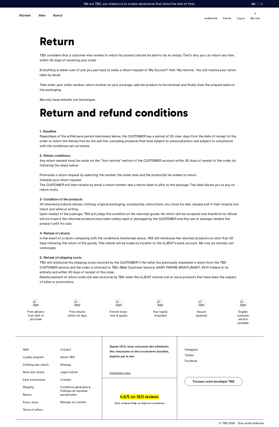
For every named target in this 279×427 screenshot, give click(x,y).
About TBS (67, 357)
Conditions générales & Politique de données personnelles (75, 390)
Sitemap (65, 364)
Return (27, 394)
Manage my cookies (73, 402)
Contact (65, 349)
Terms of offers (33, 409)
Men (42, 15)
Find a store (30, 402)
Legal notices (69, 372)
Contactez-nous (120, 373)
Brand (57, 15)
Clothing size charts (36, 364)
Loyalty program (33, 357)
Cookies (65, 379)
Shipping (28, 387)
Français (262, 4)
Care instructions (34, 379)
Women (25, 15)
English (253, 4)
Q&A (26, 349)
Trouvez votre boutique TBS (213, 381)
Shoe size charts (33, 372)
